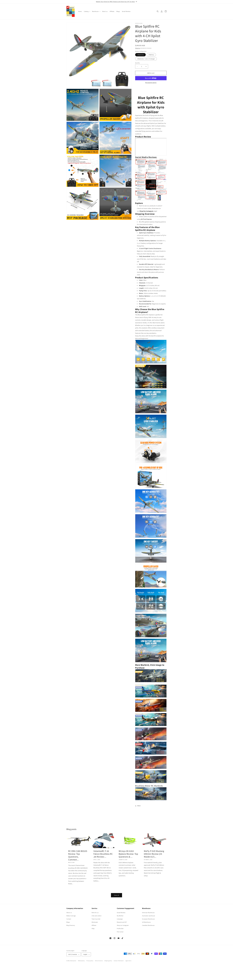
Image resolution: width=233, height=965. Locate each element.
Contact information (119, 960)
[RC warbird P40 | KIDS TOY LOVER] (151, 769)
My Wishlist (120, 916)
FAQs (93, 928)
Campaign (120, 919)
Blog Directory (70, 925)
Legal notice (128, 960)
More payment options (150, 82)
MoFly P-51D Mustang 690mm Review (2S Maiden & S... (154, 854)
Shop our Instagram (123, 925)
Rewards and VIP (122, 922)
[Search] (158, 11)
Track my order (96, 919)
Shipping (137, 48)
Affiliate (94, 925)
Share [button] (139, 806)
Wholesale (95, 922)
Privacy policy (89, 960)
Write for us (95, 912)
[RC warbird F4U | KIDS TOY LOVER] (151, 712)
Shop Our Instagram (146, 211)
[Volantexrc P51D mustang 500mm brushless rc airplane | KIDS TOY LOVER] (151, 800)
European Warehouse (148, 919)
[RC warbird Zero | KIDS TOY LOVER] (151, 740)
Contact (68, 919)
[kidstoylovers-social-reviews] (151, 200)
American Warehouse (148, 912)
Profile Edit (120, 928)
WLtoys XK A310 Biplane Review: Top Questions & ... (128, 854)
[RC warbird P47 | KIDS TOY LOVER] (151, 754)
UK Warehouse (146, 922)
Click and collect (96, 916)
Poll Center (120, 932)
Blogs (68, 922)
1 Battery (151, 55)
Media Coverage (71, 916)
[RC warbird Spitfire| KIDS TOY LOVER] (151, 726)
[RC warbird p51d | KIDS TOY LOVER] (151, 697)
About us (69, 912)
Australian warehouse (148, 916)
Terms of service (99, 960)
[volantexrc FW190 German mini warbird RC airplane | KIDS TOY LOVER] (151, 683)
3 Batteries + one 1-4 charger (146, 59)
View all (116, 895)
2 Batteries (140, 55)
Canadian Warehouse (148, 925)
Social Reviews (121, 912)
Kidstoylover (73, 960)
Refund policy (81, 960)
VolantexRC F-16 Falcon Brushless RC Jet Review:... (103, 854)
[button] (87, 11)
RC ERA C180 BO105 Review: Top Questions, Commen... (77, 855)
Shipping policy (108, 960)
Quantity (137, 63)
